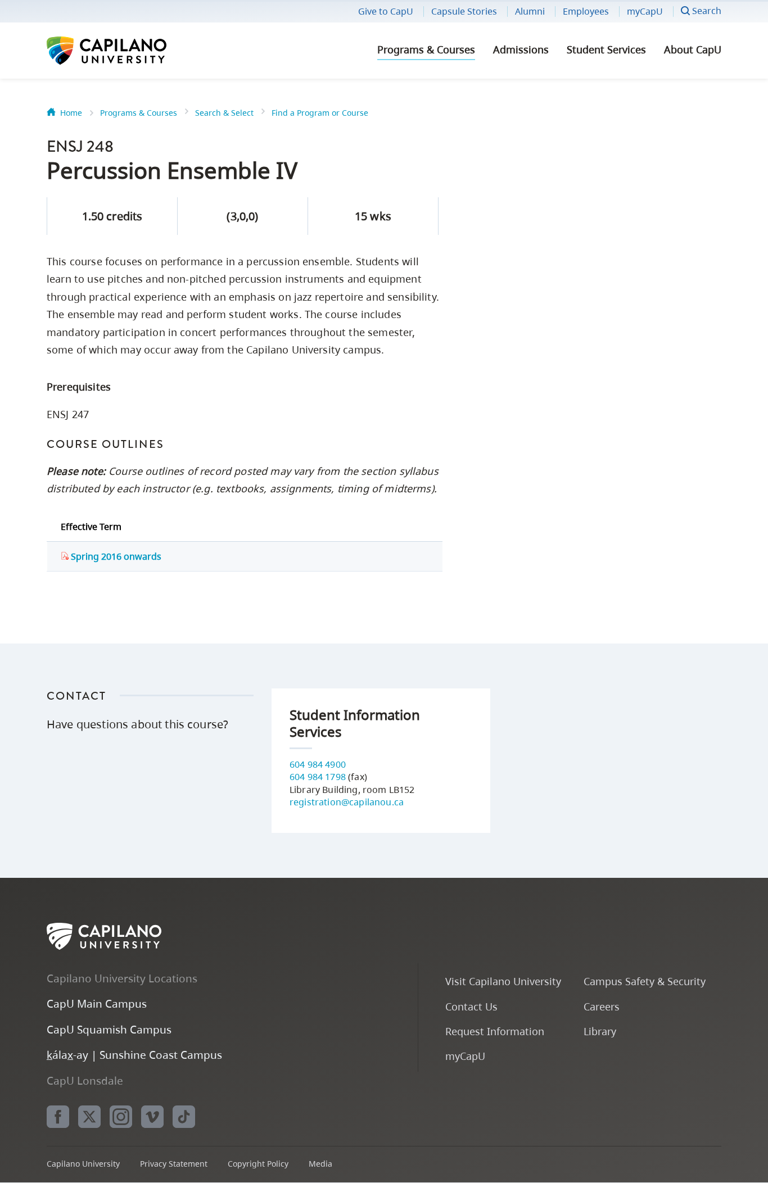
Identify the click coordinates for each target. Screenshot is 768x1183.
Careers (602, 1006)
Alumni (530, 11)
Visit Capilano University (503, 981)
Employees (586, 11)
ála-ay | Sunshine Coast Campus (134, 1054)
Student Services (606, 49)
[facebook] (58, 1116)
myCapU (645, 11)
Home (71, 112)
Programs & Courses (426, 49)
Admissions (521, 49)
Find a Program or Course (320, 112)
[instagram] (121, 1116)
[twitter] (89, 1116)
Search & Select (224, 112)
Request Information (494, 1031)
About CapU (692, 49)
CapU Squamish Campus (109, 1029)
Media (320, 1163)
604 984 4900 (318, 764)
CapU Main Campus (97, 1003)
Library (600, 1031)
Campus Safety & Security (645, 981)
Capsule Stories (464, 11)
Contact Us (471, 1006)
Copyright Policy (258, 1163)
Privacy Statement (173, 1163)
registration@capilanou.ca (347, 802)
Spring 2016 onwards (115, 556)
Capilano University (137, 51)
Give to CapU (385, 11)
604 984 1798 (318, 776)
